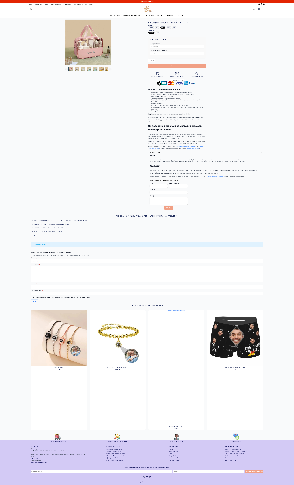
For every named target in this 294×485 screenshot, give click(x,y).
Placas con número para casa (114, 460)
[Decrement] (149, 60)
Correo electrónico (175, 183)
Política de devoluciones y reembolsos (236, 451)
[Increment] (153, 60)
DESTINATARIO (167, 15)
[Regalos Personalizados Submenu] (140, 15)
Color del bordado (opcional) (158, 50)
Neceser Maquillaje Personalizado (187, 146)
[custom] (264, 4)
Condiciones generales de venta (234, 453)
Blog (46, 4)
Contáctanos (34, 458)
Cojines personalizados (112, 458)
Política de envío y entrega (233, 449)
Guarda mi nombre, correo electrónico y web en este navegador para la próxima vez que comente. (61, 297)
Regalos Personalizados (128, 15)
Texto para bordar (155, 43)
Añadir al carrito (177, 66)
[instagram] (259, 4)
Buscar (31, 4)
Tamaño (151, 30)
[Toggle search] (31, 9)
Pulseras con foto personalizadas (115, 453)
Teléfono (152, 189)
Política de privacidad (231, 456)
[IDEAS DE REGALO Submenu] (158, 15)
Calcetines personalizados (113, 451)
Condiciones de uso (231, 460)
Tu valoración (35, 264)
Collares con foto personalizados (115, 456)
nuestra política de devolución (171, 172)
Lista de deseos (89, 4)
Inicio (112, 15)
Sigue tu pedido (39, 4)
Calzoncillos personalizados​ (114, 449)
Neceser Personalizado (157, 20)
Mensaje (152, 196)
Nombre (152, 183)
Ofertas (180, 15)
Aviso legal (228, 458)
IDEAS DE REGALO (150, 15)
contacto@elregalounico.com (216, 176)
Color (150, 25)
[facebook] (261, 4)
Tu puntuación (35, 258)
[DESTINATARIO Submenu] (173, 15)
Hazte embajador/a (78, 4)
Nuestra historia (67, 4)
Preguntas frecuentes (55, 4)
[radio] (151, 27)
